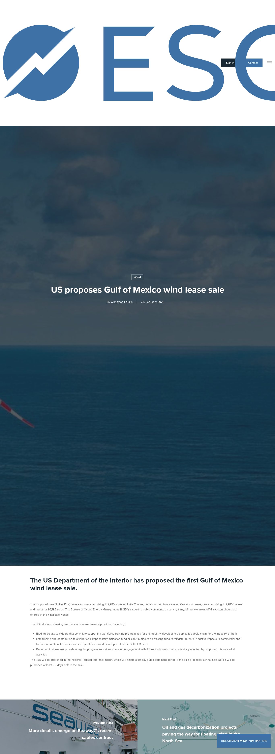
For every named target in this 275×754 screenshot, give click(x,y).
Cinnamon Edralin (122, 302)
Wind (137, 277)
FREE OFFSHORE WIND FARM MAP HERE (244, 741)
